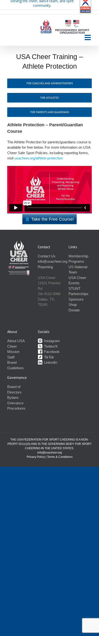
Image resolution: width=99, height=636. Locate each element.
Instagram (51, 341)
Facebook (51, 352)
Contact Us (47, 256)
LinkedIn (50, 362)
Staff (10, 357)
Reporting (45, 267)
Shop (72, 305)
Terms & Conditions (60, 457)
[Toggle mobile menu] (88, 37)
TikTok (48, 357)
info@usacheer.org (52, 261)
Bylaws (13, 397)
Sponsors (76, 299)
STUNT (74, 288)
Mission (13, 352)
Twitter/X (50, 346)
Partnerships (78, 294)
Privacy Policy (36, 457)
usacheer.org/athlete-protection (38, 158)
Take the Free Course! (52, 219)
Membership (78, 256)
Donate (74, 310)
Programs (76, 261)
